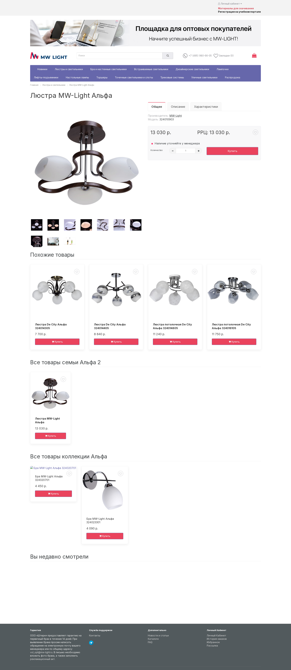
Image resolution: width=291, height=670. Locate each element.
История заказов (217, 638)
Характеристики (206, 106)
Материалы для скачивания (236, 8)
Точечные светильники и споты (134, 77)
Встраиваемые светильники (151, 69)
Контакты (94, 635)
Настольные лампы (77, 77)
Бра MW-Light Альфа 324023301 (100, 520)
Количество (157, 150)
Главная (34, 85)
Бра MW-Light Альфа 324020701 (48, 478)
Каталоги (153, 638)
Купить (232, 151)
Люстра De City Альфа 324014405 (110, 326)
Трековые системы (172, 77)
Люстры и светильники (69, 69)
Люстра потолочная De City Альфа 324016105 (231, 326)
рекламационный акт (42, 659)
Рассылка (212, 645)
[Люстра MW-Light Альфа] (86, 158)
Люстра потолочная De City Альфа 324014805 (172, 326)
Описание (178, 106)
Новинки (42, 69)
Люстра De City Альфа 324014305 (51, 326)
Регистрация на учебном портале (239, 11)
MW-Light (175, 115)
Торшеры (101, 77)
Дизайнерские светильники (192, 69)
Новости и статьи (158, 635)
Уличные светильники (204, 77)
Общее (156, 106)
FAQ (150, 642)
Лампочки (223, 69)
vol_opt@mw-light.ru (41, 652)
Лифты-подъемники (46, 77)
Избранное (213, 642)
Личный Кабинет (216, 635)
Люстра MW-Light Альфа (81, 85)
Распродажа (232, 77)
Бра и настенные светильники (108, 69)
